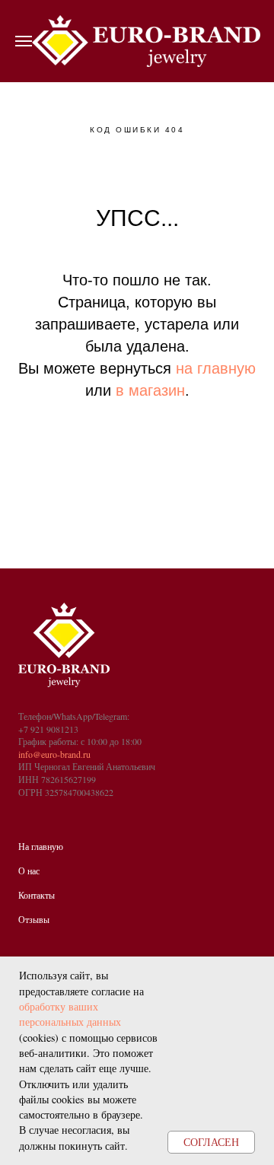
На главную (40, 846)
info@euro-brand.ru (54, 754)
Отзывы (33, 919)
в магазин (150, 390)
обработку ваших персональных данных (70, 1014)
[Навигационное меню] (23, 41)
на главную (216, 368)
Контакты (36, 895)
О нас (29, 870)
